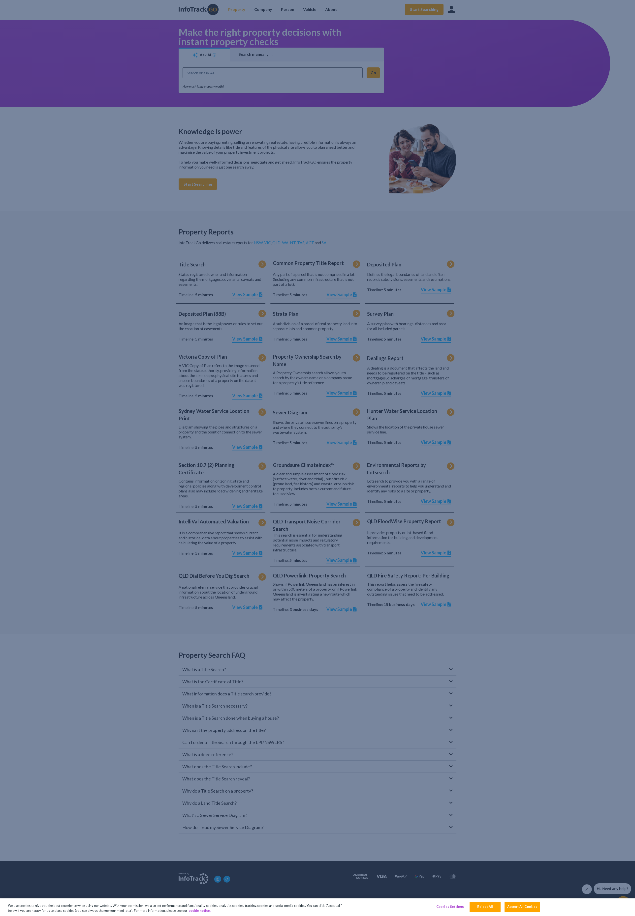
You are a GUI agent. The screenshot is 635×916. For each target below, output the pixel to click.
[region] (317, 907)
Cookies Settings (450, 907)
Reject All (485, 907)
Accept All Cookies (522, 907)
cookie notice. (200, 911)
